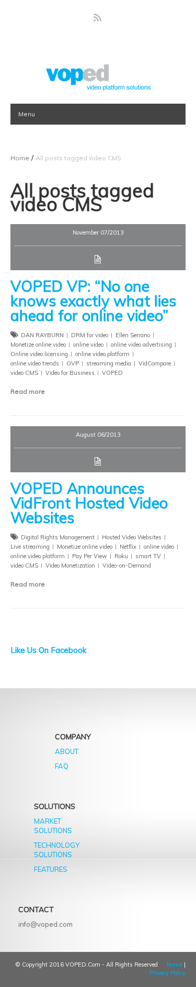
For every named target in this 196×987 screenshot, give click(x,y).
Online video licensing (39, 354)
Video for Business (70, 372)
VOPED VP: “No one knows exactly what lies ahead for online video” (93, 300)
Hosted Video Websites (132, 537)
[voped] (98, 78)
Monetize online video (38, 344)
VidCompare (155, 363)
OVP (72, 363)
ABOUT (66, 751)
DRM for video (89, 335)
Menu (26, 114)
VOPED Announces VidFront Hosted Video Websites (89, 503)
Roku (121, 556)
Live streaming (30, 546)
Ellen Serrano (133, 335)
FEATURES (50, 869)
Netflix (128, 546)
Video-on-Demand (126, 565)
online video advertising (141, 344)
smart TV (148, 556)
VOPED (112, 372)
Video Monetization (70, 565)
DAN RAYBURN (42, 335)
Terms (174, 964)
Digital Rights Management (58, 537)
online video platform (102, 354)
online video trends (34, 363)
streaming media (108, 363)
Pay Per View (89, 556)
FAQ (61, 766)
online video (88, 344)
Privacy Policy (167, 973)
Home (19, 158)
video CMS (24, 372)
